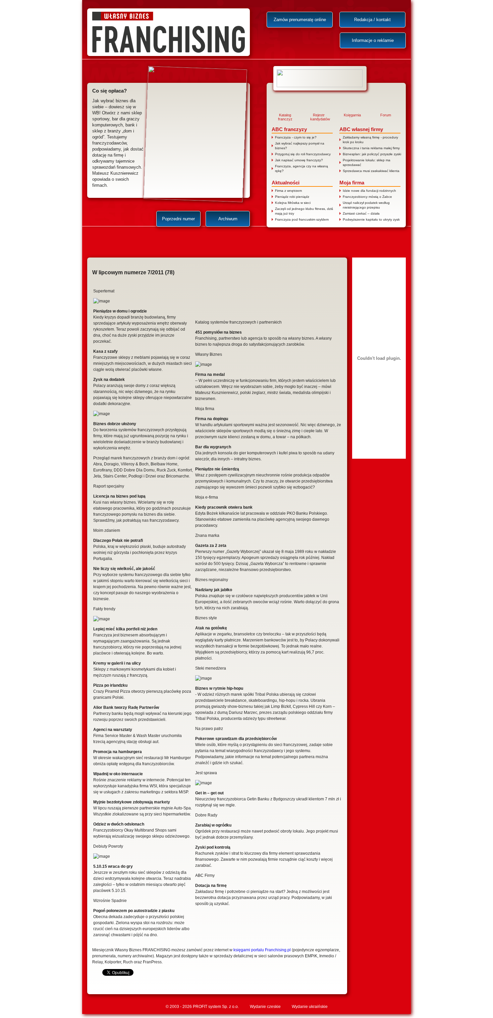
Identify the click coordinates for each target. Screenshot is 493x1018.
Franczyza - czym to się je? (296, 137)
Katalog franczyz (285, 117)
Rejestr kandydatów (318, 117)
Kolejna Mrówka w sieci (293, 203)
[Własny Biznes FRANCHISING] (168, 32)
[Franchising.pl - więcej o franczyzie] (320, 78)
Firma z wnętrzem (288, 190)
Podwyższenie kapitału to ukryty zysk (371, 219)
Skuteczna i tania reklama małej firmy (371, 148)
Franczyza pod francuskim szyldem (302, 219)
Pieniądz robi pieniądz (292, 197)
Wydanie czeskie (265, 1006)
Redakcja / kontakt (372, 19)
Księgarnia (352, 115)
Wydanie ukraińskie (310, 1006)
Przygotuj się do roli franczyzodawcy (303, 154)
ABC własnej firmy (361, 129)
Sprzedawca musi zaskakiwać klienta (371, 171)
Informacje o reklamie (373, 40)
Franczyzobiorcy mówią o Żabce (367, 197)
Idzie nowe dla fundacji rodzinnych (369, 190)
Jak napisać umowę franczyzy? (299, 160)
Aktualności (285, 182)
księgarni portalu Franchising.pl (262, 950)
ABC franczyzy (289, 129)
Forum (385, 115)
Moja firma (351, 182)
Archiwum (227, 218)
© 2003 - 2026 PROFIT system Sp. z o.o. (202, 1006)
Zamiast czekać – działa (361, 213)
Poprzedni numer (178, 218)
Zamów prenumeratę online (300, 19)
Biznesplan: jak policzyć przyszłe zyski (372, 154)
